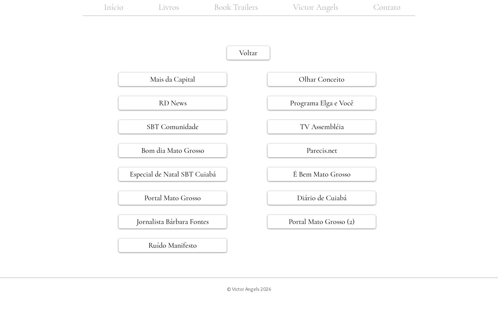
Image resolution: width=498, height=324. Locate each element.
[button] (168, 7)
